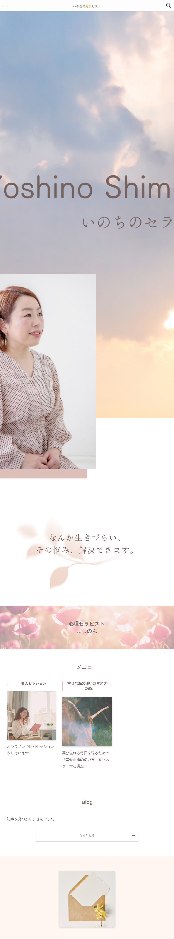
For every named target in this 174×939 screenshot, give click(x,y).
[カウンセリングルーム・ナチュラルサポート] (87, 5)
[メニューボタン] (5, 5)
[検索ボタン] (168, 5)
